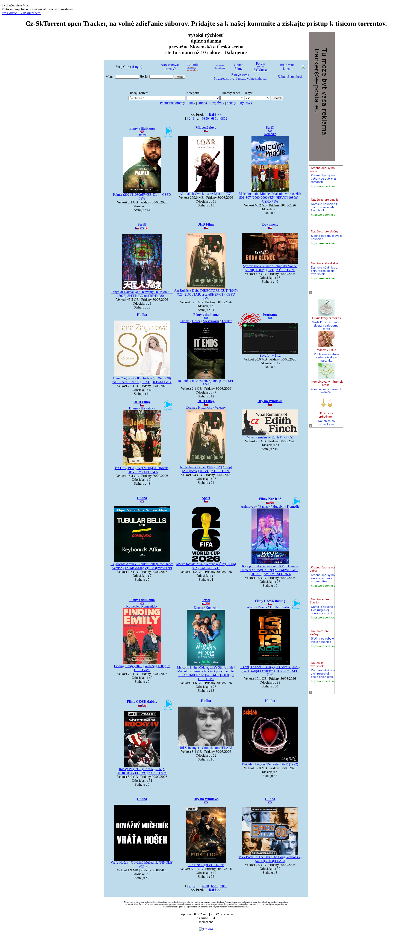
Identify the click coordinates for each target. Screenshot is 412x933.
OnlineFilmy (238, 66)
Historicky (148, 408)
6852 (223, 118)
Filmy (191, 103)
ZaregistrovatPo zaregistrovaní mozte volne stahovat (240, 76)
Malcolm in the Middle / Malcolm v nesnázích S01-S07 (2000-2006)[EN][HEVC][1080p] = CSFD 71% (270, 197)
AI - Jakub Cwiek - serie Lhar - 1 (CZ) (206, 193)
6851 (214, 118)
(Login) (137, 67)
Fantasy (264, 506)
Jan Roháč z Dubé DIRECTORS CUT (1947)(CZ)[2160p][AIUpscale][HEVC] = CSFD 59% (206, 294)
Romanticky (149, 606)
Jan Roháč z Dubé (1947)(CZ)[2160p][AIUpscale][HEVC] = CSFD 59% (206, 469)
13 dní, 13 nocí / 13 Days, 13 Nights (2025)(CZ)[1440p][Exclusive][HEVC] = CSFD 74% (270, 670)
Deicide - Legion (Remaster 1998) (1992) (270, 764)
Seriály (231, 103)
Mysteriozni (211, 321)
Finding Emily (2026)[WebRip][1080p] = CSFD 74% (142, 668)
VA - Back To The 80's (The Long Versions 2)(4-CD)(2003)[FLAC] (270, 859)
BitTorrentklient (287, 66)
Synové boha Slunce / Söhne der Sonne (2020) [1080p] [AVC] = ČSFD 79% (270, 268)
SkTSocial (260, 70)
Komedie (270, 134)
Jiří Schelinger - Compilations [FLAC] (206, 748)
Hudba (202, 103)
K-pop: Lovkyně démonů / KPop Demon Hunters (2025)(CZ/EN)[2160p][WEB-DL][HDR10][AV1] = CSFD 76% (270, 570)
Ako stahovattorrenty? (170, 66)
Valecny (220, 407)
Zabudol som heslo (290, 76)
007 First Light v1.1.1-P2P (206, 865)
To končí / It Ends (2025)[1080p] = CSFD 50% (206, 382)
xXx (249, 103)
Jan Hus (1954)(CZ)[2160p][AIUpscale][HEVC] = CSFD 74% (142, 470)
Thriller (226, 321)
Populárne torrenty (172, 103)
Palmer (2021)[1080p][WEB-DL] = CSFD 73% (142, 196)
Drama (142, 135)
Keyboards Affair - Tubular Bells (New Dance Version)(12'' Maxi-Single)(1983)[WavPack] (142, 566)
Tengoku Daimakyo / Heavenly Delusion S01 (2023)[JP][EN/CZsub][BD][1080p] (142, 294)
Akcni (251, 607)
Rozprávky (216, 103)
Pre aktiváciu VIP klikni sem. (21, 13)
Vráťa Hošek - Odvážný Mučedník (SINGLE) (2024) (142, 864)
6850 (205, 118)
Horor (196, 321)
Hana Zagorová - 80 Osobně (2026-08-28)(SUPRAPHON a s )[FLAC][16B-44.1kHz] (142, 380)
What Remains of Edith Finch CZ (270, 437)
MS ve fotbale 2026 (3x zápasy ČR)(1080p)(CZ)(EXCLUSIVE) (206, 566)
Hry (241, 103)
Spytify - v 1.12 (270, 355)
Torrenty (192, 64)
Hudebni (278, 506)
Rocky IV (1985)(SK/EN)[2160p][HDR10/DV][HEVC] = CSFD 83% (142, 771)
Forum (260, 63)
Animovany (249, 506)
